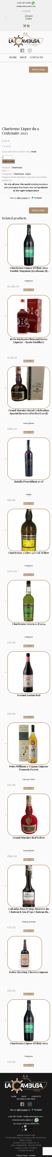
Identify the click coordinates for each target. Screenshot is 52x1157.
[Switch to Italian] (28, 18)
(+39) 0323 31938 (24, 3)
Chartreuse (17, 167)
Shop (23, 57)
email (33, 152)
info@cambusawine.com (26, 6)
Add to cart (8, 161)
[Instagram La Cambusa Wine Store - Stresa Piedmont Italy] (30, 50)
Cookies (32, 1155)
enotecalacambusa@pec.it (22, 1120)
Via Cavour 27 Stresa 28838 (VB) (26, 1124)
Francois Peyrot (29, 779)
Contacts (36, 57)
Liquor (28, 174)
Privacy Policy (21, 1155)
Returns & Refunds (26, 1099)
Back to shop (38, 69)
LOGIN (26, 11)
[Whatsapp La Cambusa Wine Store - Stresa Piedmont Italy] (33, 3)
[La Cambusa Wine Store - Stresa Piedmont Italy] (26, 40)
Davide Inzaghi (29, 1135)
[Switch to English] (29, 16)
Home (13, 57)
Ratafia (28, 494)
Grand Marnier (28, 423)
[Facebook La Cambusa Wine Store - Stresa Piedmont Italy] (22, 50)
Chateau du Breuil (29, 922)
